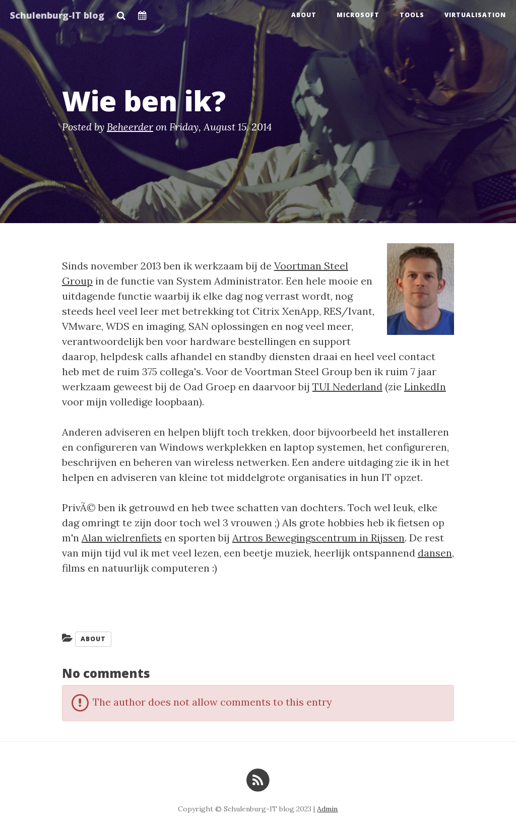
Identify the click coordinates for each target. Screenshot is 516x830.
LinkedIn (425, 386)
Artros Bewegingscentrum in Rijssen (318, 537)
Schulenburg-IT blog (57, 15)
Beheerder (130, 126)
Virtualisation (475, 15)
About (303, 15)
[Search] (121, 12)
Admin (327, 808)
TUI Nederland (347, 386)
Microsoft (358, 15)
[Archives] (142, 12)
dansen (435, 552)
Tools (412, 15)
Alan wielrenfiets (122, 537)
